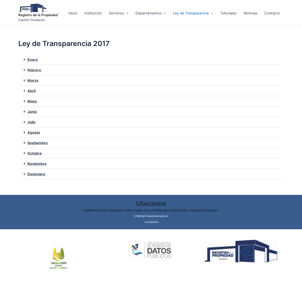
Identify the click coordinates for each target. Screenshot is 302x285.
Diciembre (36, 174)
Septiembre (37, 143)
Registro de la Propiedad (38, 15)
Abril (31, 91)
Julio (31, 122)
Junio (32, 111)
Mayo (32, 101)
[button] (151, 59)
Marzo (32, 80)
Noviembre (37, 163)
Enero (32, 59)
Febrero (34, 70)
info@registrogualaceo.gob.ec (151, 216)
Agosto (33, 132)
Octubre (34, 153)
